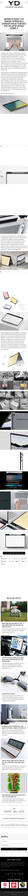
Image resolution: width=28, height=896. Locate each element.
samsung (21, 811)
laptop (15, 811)
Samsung (20, 72)
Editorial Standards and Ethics (7, 869)
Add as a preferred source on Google (15, 553)
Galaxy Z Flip (7, 811)
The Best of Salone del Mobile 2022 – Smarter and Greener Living (14, 824)
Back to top (13, 894)
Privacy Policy (16, 869)
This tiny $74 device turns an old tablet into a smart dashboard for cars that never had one (13, 659)
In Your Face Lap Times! (8, 694)
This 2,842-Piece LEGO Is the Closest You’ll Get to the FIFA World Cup (14, 796)
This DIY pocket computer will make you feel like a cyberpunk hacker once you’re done (13, 762)
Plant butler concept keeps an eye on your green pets (14, 818)
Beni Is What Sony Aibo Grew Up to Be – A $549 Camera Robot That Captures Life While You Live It (13, 625)
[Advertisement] (14, 13)
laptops (15, 66)
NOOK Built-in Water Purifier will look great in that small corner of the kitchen (13, 727)
